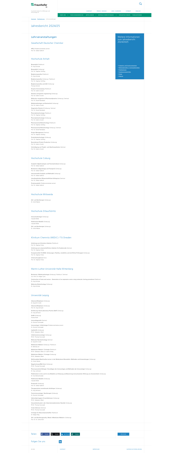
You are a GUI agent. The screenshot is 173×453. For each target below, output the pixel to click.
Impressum (96, 449)
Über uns (63, 15)
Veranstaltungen (124, 15)
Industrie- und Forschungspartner (128, 65)
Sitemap (128, 11)
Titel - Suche (140, 3)
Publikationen (137, 15)
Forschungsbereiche (76, 15)
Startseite (33, 19)
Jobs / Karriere (116, 11)
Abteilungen (90, 15)
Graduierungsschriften (125, 72)
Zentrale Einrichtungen (106, 15)
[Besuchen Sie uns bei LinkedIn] (60, 441)
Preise (120, 74)
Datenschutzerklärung (134, 449)
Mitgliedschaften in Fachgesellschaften (129, 67)
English (138, 11)
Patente (121, 76)
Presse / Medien (102, 11)
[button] (45, 434)
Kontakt (89, 11)
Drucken (123, 434)
